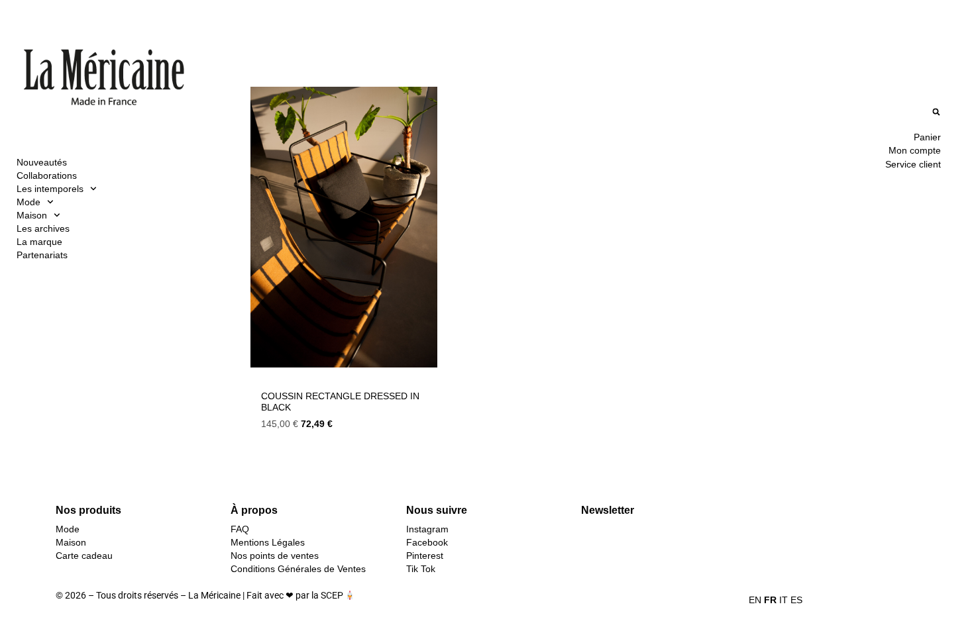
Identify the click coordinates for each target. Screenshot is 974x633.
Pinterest (424, 555)
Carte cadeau (84, 555)
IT (783, 600)
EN (755, 600)
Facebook (427, 542)
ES (796, 600)
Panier (927, 137)
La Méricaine (214, 595)
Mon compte (915, 150)
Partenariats (42, 255)
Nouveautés (42, 162)
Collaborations (47, 175)
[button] (936, 112)
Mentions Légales (268, 542)
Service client (913, 164)
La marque (39, 241)
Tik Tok (420, 568)
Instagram (427, 529)
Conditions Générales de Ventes (298, 568)
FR (770, 600)
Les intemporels (50, 188)
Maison (32, 215)
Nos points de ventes (275, 555)
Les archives (43, 228)
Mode (28, 202)
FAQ (240, 529)
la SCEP (327, 595)
